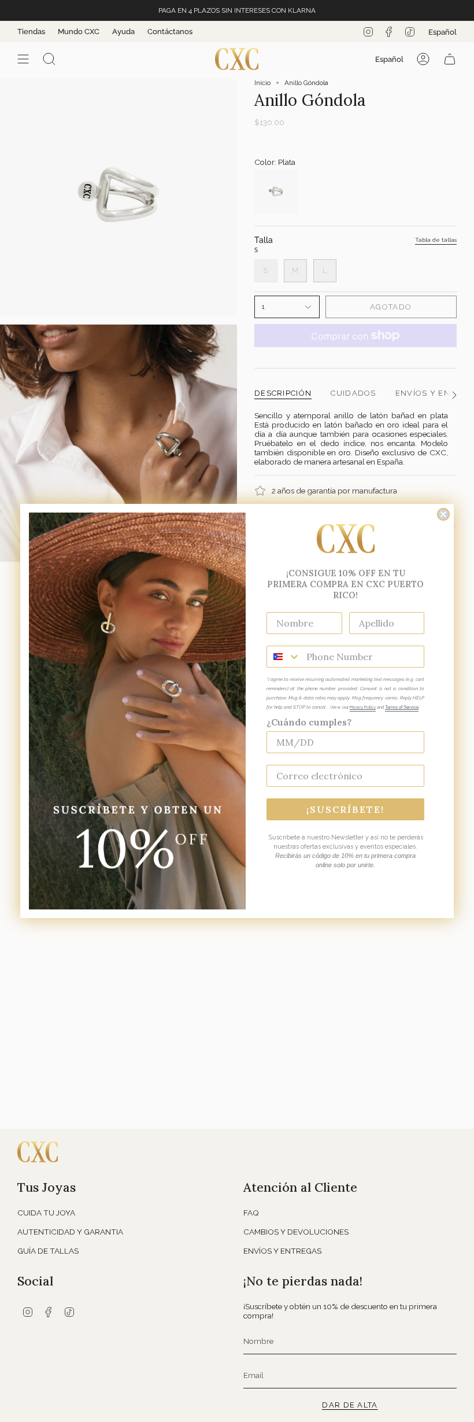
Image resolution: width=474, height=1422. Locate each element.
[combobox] (284, 656)
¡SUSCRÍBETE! (345, 809)
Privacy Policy (363, 707)
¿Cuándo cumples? (308, 722)
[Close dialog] (443, 514)
